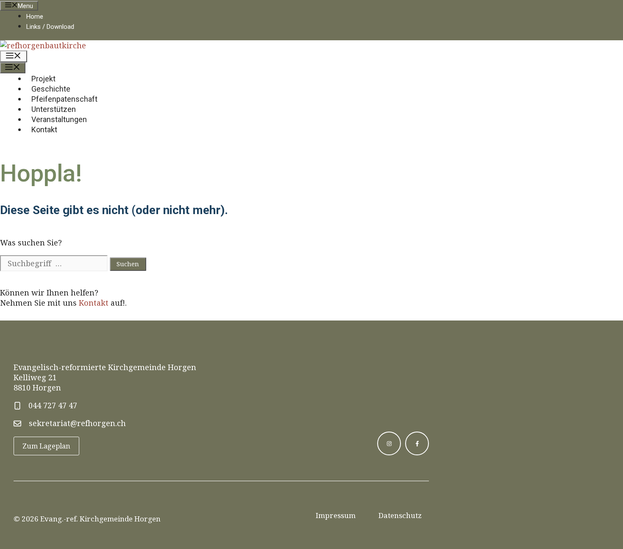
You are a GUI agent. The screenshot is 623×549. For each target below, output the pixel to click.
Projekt (43, 78)
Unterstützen (53, 109)
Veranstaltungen (59, 119)
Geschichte (50, 88)
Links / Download (50, 27)
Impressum (336, 515)
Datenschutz (400, 515)
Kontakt (44, 129)
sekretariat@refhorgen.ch (77, 423)
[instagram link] (389, 443)
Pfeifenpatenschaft (64, 99)
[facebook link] (417, 443)
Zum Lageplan (46, 446)
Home (34, 16)
